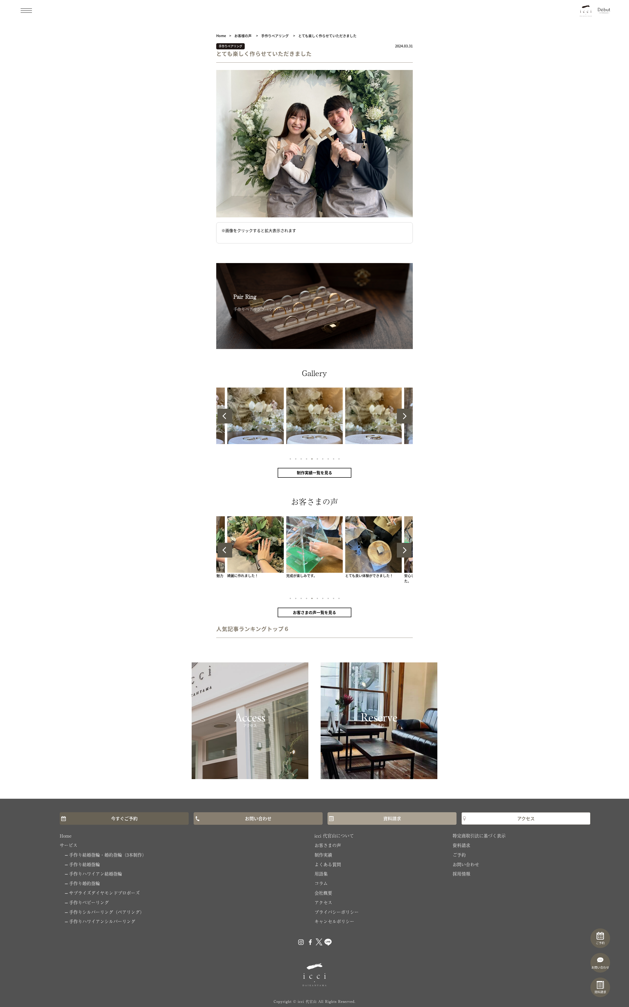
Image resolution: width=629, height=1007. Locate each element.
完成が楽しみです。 (301, 575)
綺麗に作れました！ (242, 575)
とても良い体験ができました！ (369, 575)
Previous (224, 416)
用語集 (321, 873)
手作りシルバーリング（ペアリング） (106, 912)
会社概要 (323, 893)
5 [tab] (311, 458)
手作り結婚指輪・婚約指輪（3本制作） (107, 855)
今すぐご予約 (124, 818)
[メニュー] (26, 10)
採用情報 (461, 873)
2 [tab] (295, 458)
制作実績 (323, 855)
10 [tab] (338, 458)
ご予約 (459, 855)
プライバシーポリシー (336, 912)
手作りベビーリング (89, 902)
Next (404, 416)
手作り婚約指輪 (84, 883)
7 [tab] (322, 458)
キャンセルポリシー (334, 921)
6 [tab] (317, 458)
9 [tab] (333, 458)
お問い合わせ (258, 818)
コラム (321, 883)
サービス (68, 845)
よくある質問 (327, 864)
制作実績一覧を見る (314, 473)
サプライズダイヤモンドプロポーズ (104, 893)
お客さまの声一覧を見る (314, 612)
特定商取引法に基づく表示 (479, 835)
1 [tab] (290, 458)
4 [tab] (306, 458)
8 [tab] (328, 458)
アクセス (526, 818)
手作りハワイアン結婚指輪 (95, 873)
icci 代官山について (334, 835)
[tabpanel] (314, 415)
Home (65, 835)
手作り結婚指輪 (84, 864)
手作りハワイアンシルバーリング (102, 921)
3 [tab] (300, 458)
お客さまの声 (327, 845)
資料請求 (392, 818)
